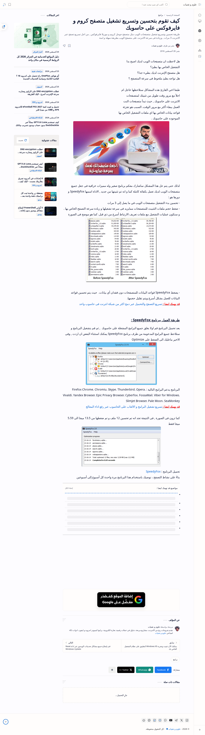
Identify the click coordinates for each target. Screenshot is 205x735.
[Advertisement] (90, 85)
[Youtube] (171, 720)
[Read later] (69, 45)
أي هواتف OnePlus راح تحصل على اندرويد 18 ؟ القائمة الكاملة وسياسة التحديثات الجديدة (37, 77)
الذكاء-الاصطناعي (35, 117)
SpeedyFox (153, 471)
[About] (200, 50)
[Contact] (200, 56)
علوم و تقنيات (190, 4)
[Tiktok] (154, 720)
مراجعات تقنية (37, 71)
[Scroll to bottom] (5, 721)
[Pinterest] (149, 720)
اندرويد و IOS (37, 102)
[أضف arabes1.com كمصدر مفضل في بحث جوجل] (121, 599)
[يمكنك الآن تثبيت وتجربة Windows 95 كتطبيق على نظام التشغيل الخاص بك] (150, 645)
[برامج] (175, 659)
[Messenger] (165, 720)
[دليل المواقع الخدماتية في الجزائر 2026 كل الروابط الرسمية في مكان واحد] (36, 35)
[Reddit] (144, 720)
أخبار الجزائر (37, 52)
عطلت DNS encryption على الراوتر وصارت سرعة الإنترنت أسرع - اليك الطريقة (39, 93)
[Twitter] (181, 720)
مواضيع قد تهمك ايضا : (167, 487)
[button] (199, 4)
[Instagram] (160, 720)
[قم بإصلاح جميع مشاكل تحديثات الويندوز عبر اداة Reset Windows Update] (92, 645)
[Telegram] (176, 720)
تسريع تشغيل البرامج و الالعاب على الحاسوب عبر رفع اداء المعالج (123, 407)
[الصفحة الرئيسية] (200, 15)
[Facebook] (187, 720)
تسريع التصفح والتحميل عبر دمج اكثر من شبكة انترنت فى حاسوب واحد (120, 304)
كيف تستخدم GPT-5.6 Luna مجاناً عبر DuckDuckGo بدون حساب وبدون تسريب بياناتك (37, 124)
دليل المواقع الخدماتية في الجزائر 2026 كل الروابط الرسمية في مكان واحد (38, 58)
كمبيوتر (39, 86)
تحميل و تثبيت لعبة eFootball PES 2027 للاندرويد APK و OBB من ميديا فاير (37, 108)
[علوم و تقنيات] (162, 45)
